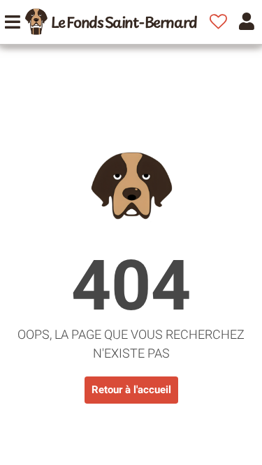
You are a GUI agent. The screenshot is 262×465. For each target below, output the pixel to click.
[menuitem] (111, 22)
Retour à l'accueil (131, 389)
